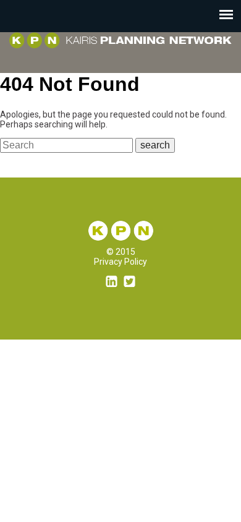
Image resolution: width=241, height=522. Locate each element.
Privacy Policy (120, 262)
